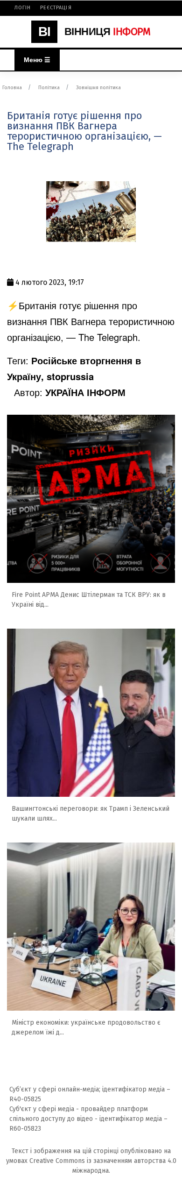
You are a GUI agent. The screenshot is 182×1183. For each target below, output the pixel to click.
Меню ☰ (37, 60)
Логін (22, 8)
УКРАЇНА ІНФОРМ (85, 392)
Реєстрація (56, 8)
